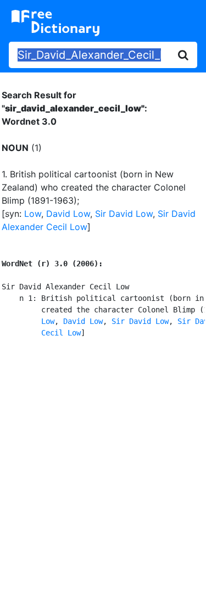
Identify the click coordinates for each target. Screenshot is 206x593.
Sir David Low (124, 213)
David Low (68, 213)
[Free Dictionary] (55, 23)
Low (32, 213)
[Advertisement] (103, 464)
